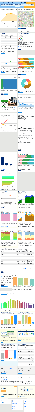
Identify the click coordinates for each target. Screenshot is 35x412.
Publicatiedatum (23, 251)
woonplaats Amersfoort (10, 369)
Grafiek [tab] (2, 154)
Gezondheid (13, 406)
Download (2, 342)
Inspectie (27, 251)
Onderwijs (13, 408)
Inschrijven (2, 396)
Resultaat (18, 251)
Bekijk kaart (19, 28)
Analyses (25, 401)
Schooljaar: (19, 36)
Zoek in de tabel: (26, 250)
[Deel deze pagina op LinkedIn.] (27, 389)
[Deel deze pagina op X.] (24, 391)
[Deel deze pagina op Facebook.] (24, 389)
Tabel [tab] (4, 154)
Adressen (13, 401)
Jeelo (5, 379)
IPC (4, 379)
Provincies (13, 403)
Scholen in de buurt (24, 28)
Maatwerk (25, 410)
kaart (9, 371)
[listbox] (21, 35)
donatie (3, 388)
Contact (25, 409)
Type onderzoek (2, 251)
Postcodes (13, 402)
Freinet (3, 379)
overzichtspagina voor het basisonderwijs (6, 370)
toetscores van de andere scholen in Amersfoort (8, 70)
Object (31, 251)
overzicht (2, 71)
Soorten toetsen (2, 72)
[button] (28, 33)
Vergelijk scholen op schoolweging (4, 286)
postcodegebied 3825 (3, 169)
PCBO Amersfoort (12, 368)
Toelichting (2, 207)
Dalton (1, 379)
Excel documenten (11, 339)
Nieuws (25, 403)
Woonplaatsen (16, 402)
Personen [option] (19, 193)
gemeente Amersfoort (5, 372)
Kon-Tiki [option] (21, 35)
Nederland (16, 403)
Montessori (7, 379)
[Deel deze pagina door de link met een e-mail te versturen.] (21, 389)
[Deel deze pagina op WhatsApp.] (31, 389)
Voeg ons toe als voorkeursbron (22, 396)
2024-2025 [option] (22, 36)
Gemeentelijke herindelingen (27, 402)
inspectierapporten (8, 270)
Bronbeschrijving (20, 373)
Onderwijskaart (25, 406)
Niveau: (19, 35)
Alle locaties (2, 360)
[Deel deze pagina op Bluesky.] (27, 391)
